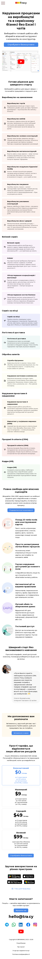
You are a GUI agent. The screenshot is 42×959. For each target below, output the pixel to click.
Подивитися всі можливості (21, 510)
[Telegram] (7, 925)
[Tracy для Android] (14, 876)
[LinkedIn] (21, 925)
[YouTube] (21, 931)
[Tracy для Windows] (29, 882)
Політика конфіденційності (21, 954)
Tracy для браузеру (22, 889)
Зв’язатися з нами (21, 733)
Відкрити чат (21, 910)
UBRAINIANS (21, 939)
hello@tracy (21, 916)
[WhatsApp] (14, 925)
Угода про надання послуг (21, 950)
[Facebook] (28, 925)
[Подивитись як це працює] (21, 61)
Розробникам (21, 943)
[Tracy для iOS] (28, 876)
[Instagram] (35, 925)
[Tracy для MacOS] (14, 882)
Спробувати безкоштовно (21, 44)
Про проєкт (21, 947)
